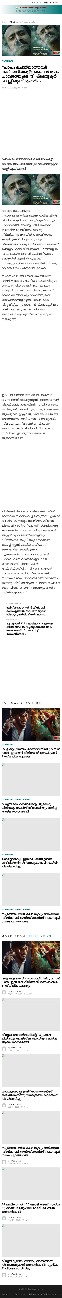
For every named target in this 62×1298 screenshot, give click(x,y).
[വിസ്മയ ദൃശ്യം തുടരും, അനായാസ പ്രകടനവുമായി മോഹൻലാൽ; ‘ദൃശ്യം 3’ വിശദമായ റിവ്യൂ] (31, 1240)
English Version (51, 2)
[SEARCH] (55, 16)
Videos (26, 800)
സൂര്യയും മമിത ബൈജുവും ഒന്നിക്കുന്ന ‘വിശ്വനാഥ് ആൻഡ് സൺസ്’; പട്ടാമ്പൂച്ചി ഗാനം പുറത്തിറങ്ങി (31, 917)
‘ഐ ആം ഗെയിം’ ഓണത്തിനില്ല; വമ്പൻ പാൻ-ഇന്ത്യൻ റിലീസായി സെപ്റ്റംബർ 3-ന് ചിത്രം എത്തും (31, 752)
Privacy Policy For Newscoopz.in (44, 1294)
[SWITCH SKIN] (59, 16)
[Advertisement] (31, 122)
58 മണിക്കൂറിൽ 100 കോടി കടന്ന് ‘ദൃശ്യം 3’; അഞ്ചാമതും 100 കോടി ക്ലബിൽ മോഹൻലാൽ (31, 1208)
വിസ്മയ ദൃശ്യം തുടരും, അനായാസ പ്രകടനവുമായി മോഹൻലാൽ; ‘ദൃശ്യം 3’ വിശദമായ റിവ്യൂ (30, 1264)
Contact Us (36, 2)
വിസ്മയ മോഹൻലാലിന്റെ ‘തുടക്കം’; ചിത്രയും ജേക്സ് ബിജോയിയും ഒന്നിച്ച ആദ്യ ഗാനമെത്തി (29, 807)
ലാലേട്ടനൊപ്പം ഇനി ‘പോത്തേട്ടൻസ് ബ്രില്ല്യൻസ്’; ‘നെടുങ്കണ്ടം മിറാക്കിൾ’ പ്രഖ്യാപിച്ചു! (30, 862)
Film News (7, 745)
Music (17, 800)
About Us (6, 1294)
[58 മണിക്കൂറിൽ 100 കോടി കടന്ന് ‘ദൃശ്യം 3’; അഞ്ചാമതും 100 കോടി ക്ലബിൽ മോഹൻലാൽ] (31, 1183)
